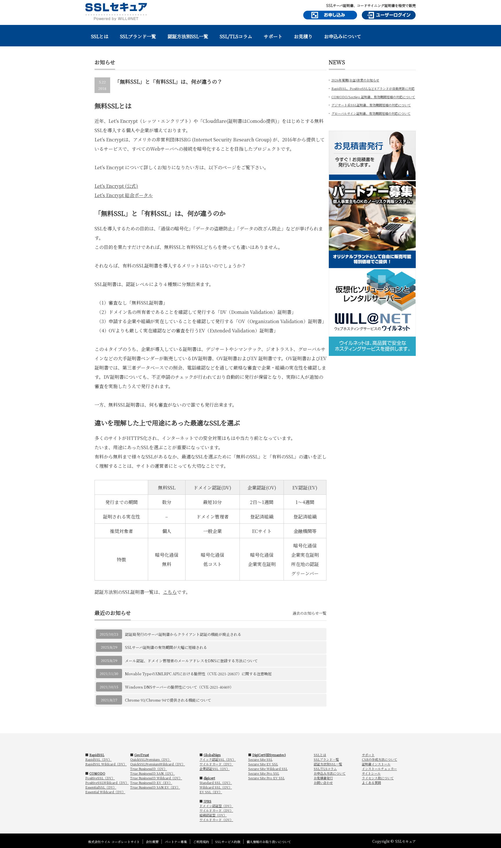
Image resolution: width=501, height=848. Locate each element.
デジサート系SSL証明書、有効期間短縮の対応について (371, 105)
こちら (170, 592)
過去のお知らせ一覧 (309, 613)
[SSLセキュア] (116, 12)
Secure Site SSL (260, 759)
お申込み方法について (330, 773)
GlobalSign (212, 754)
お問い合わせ (323, 782)
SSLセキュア (405, 841)
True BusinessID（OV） (148, 768)
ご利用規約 (201, 841)
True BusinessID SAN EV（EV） (155, 787)
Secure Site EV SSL (263, 764)
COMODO (97, 773)
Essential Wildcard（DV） (105, 791)
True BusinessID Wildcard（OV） (156, 778)
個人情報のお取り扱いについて (268, 841)
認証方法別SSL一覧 (188, 36)
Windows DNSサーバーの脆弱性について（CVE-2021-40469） (179, 687)
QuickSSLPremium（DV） (150, 759)
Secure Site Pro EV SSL (266, 778)
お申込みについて (342, 36)
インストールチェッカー (379, 768)
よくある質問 (371, 782)
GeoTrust (141, 754)
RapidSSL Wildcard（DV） (106, 764)
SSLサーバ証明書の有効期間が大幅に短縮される (166, 647)
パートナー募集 (176, 841)
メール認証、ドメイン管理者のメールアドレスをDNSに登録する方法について (191, 660)
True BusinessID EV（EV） (151, 782)
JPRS (207, 801)
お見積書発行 (323, 778)
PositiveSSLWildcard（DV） (107, 782)
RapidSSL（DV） (98, 759)
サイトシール (371, 773)
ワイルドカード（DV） (216, 764)
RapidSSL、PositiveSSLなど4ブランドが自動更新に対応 (373, 88)
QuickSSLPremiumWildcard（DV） (157, 764)
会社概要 (152, 841)
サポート (273, 36)
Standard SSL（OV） (215, 782)
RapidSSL (96, 754)
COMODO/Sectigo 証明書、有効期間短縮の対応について (373, 96)
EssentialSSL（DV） (100, 787)
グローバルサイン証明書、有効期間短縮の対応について (371, 113)
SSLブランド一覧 (138, 36)
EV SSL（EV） (210, 791)
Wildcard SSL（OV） (215, 787)
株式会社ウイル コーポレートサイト (114, 841)
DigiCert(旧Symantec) (269, 754)
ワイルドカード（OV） (216, 819)
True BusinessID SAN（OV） (152, 773)
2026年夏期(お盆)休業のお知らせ (355, 80)
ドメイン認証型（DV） (216, 805)
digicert (209, 778)
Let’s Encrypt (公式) (116, 186)
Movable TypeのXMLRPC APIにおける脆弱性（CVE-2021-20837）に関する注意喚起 (198, 673)
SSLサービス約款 (227, 841)
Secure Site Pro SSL (263, 773)
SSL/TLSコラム (236, 36)
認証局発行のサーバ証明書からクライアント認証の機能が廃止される (183, 634)
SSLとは (99, 36)
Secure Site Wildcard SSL (268, 768)
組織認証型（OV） (213, 815)
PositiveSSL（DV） (100, 778)
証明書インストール (376, 764)
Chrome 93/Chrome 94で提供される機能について (168, 700)
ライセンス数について (378, 778)
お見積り (303, 36)
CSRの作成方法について (379, 759)
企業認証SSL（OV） (214, 768)
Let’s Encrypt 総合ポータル (124, 195)
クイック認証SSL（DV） (217, 759)
